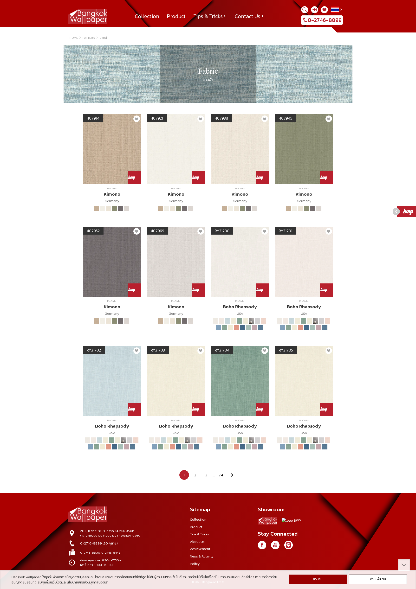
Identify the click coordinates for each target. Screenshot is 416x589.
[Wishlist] (324, 9)
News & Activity (202, 556)
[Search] (304, 9)
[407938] (108, 208)
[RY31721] (236, 327)
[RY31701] (221, 321)
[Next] (232, 475)
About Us (197, 541)
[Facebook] (262, 545)
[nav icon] (9, 6)
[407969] (126, 208)
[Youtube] (275, 545)
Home (74, 37)
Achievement (200, 548)
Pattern (89, 37)
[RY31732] (260, 327)
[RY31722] (242, 327)
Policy (195, 563)
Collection (147, 16)
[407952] (120, 208)
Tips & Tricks (208, 16)
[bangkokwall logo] (267, 521)
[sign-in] (314, 9)
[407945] (114, 208)
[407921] (102, 208)
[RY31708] (251, 321)
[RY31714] (224, 327)
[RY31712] (218, 327)
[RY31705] (245, 321)
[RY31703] (233, 321)
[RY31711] (263, 321)
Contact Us (247, 16)
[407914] (96, 208)
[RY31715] (230, 327)
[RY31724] (248, 327)
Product (176, 16)
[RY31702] (227, 321)
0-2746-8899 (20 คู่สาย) (99, 543)
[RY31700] (215, 321)
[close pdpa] (404, 565)
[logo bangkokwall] (87, 514)
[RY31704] (239, 321)
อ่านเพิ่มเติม (378, 579)
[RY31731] (254, 327)
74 (221, 475)
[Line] (288, 545)
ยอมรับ (318, 579)
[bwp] (291, 521)
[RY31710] (257, 321)
